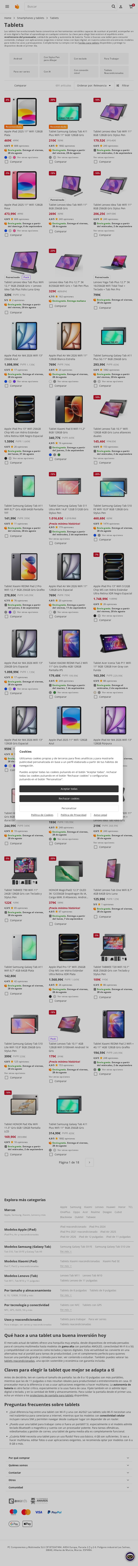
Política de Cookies (42, 815)
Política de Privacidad (73, 815)
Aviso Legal (100, 815)
